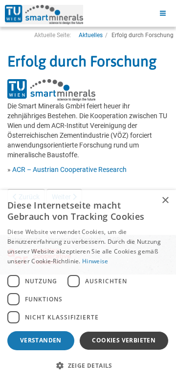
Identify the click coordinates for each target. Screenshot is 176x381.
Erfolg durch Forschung (81, 61)
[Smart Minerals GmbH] (44, 14)
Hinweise (95, 261)
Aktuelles (91, 35)
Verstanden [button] (41, 340)
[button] (88, 365)
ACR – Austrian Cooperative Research (69, 169)
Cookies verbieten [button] (123, 340)
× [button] (165, 200)
